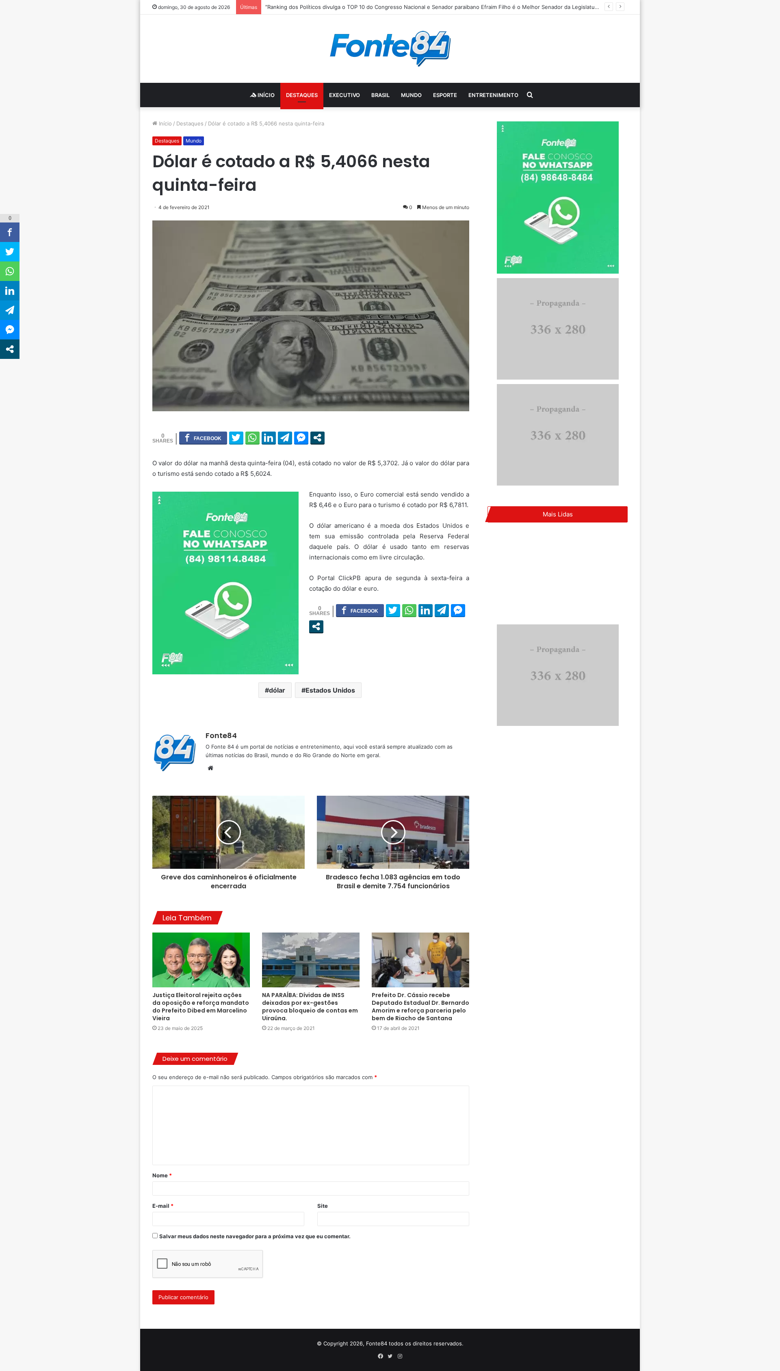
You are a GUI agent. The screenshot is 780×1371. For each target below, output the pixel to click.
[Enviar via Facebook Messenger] (301, 438)
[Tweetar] (236, 438)
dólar (277, 690)
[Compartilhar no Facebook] (203, 438)
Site (322, 1206)
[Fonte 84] (390, 49)
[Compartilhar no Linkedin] (269, 438)
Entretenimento (493, 95)
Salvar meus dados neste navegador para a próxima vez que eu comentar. (255, 1236)
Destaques (302, 95)
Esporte (445, 95)
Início (265, 95)
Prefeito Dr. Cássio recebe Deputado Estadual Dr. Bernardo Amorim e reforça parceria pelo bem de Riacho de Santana (420, 1006)
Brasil (380, 95)
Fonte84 (221, 735)
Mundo (411, 95)
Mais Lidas (558, 514)
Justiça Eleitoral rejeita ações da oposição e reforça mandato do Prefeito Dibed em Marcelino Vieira (200, 1006)
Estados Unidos (330, 690)
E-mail (162, 1206)
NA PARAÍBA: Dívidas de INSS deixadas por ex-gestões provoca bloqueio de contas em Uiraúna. (310, 1006)
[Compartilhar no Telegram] (285, 438)
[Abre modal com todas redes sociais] (317, 438)
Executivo (344, 95)
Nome (162, 1175)
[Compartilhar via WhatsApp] (252, 438)
